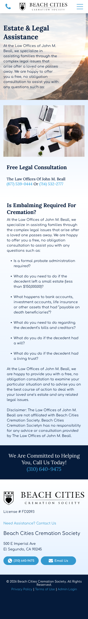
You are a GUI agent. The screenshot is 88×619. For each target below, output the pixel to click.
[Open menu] (80, 6)
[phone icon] (8, 9)
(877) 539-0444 (19, 183)
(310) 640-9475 (44, 469)
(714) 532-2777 (51, 183)
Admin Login (67, 589)
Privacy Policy (21, 589)
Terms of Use (45, 589)
